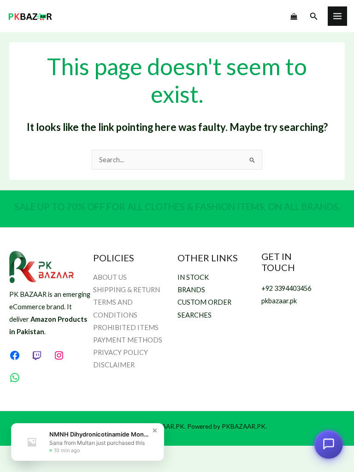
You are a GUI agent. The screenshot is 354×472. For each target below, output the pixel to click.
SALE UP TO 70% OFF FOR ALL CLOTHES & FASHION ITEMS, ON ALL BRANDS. (177, 206)
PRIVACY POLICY (120, 352)
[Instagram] (59, 355)
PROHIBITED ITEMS (126, 327)
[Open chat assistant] (328, 444)
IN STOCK (193, 277)
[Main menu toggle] (337, 16)
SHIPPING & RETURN (126, 290)
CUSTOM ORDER (204, 302)
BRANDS (191, 290)
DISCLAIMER (114, 365)
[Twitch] (36, 355)
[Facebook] (14, 355)
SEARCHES (194, 315)
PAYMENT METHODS (127, 340)
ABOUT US (110, 277)
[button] (314, 16)
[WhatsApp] (14, 377)
